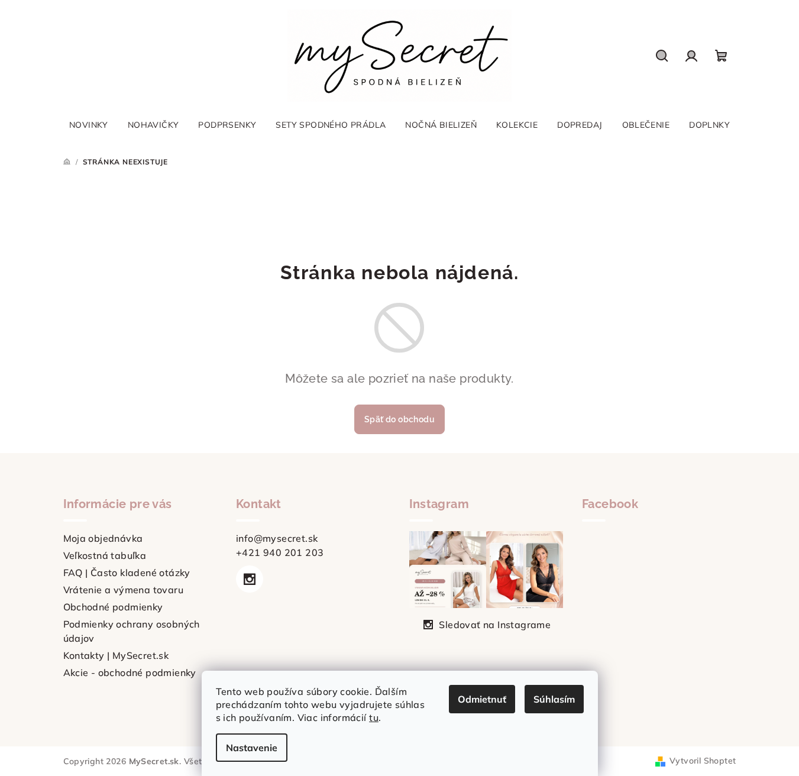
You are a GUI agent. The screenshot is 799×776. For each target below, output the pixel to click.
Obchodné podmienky (113, 607)
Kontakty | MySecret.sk (116, 655)
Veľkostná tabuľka (105, 555)
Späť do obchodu (399, 419)
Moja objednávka (103, 538)
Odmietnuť (482, 699)
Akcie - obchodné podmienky (129, 672)
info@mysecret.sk (277, 538)
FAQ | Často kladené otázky (126, 572)
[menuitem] (89, 124)
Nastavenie (251, 748)
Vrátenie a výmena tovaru (123, 590)
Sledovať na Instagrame (495, 624)
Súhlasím (554, 699)
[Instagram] (249, 579)
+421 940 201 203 (280, 552)
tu (374, 717)
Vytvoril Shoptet (702, 760)
